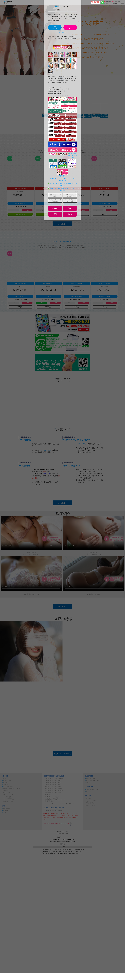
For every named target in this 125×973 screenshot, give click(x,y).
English (55, 212)
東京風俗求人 (62, 176)
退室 (62, 33)
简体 (70, 212)
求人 (70, 27)
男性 (55, 27)
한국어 (69, 218)
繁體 (55, 218)
